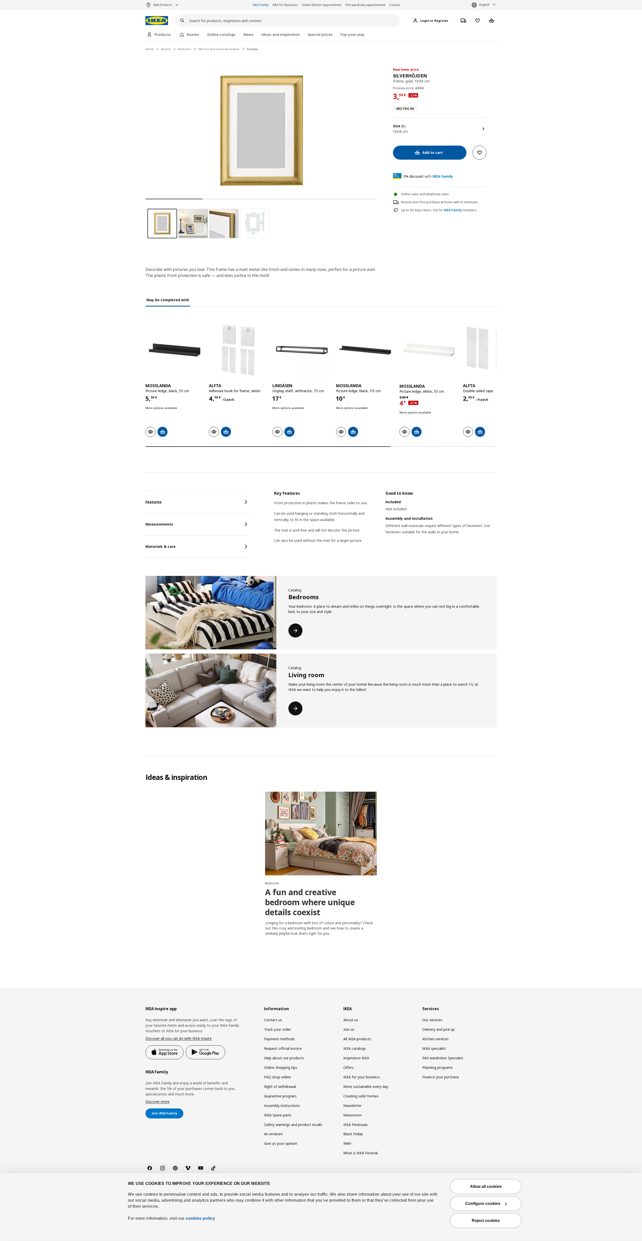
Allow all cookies (486, 1186)
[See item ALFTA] (238, 350)
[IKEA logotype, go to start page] (156, 20)
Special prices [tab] (320, 34)
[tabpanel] (385, 523)
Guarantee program (280, 1096)
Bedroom (184, 49)
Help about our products (284, 1058)
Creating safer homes (361, 1096)
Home (149, 49)
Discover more (157, 1101)
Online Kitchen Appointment (322, 5)
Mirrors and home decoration (219, 49)
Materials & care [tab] (160, 546)
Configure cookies (482, 1203)
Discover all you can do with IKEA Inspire (178, 1038)
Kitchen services (435, 1039)
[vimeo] (188, 1168)
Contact (394, 5)
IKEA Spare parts (277, 1115)
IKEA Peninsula (355, 1124)
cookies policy (200, 1218)
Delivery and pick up (438, 1029)
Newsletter (352, 1105)
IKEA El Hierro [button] (162, 5)
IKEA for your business (361, 1077)
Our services (432, 1019)
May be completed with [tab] (167, 299)
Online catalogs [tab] (221, 34)
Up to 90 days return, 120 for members (439, 210)
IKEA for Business (285, 5)
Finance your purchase (440, 1077)
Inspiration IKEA (356, 1058)
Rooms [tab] (193, 34)
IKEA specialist (434, 1048)
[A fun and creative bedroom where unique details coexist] (321, 833)
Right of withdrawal (280, 1086)
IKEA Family (261, 5)
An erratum (273, 1133)
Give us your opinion (280, 1143)
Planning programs (437, 1067)
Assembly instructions (282, 1105)
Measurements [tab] (159, 524)
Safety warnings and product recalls (293, 1124)
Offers (348, 1067)
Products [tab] (162, 34)
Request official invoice (283, 1048)
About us (350, 1019)
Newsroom (352, 1115)
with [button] (428, 176)
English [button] (484, 5)
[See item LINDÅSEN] (301, 350)
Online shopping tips (280, 1067)
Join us (348, 1029)
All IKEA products (357, 1039)
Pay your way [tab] (352, 34)
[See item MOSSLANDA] (174, 350)
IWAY (347, 1143)
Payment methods (279, 1039)
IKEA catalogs (354, 1048)
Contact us (273, 1019)
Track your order (277, 1029)
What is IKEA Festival (360, 1153)
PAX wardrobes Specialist (442, 1058)
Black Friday (353, 1133)
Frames (252, 49)
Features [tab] (153, 501)
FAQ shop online (277, 1077)
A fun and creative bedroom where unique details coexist (310, 902)
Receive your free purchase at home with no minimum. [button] (439, 202)
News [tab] (249, 34)
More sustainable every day (365, 1086)
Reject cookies (486, 1220)
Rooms (166, 49)
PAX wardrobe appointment (365, 5)
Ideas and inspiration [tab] (281, 34)
